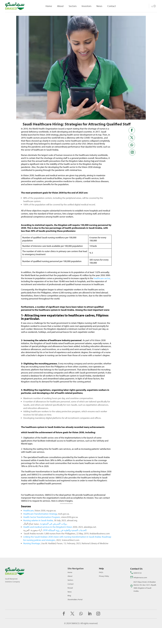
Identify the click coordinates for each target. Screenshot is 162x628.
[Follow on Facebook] (132, 130)
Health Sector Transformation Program (41, 517)
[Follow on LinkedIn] (89, 613)
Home (49, 6)
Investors (86, 6)
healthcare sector (102, 278)
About (60, 6)
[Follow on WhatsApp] (132, 145)
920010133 (137, 573)
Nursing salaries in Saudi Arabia (38, 520)
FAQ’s (101, 572)
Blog (69, 595)
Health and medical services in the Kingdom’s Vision (47, 526)
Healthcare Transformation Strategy (40, 513)
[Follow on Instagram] (132, 152)
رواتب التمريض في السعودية (53, 523)
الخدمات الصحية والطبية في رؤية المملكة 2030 (64, 530)
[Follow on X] (132, 137)
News (99, 6)
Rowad (70, 588)
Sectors (73, 6)
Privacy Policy (104, 576)
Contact (111, 6)
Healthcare (28, 510)
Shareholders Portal (75, 599)
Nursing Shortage (31, 543)
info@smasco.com (140, 577)
